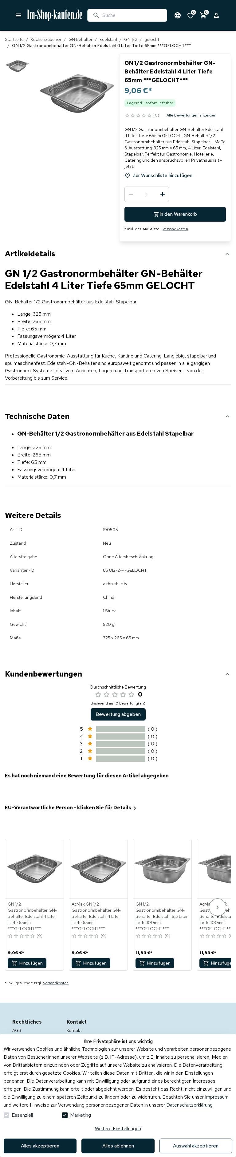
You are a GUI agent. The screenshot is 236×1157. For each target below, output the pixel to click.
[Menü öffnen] (18, 15)
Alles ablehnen (118, 1146)
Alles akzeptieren (40, 1146)
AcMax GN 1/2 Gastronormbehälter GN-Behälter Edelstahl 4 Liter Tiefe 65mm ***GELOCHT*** (96, 916)
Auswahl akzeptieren (195, 1146)
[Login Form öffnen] (216, 15)
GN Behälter (80, 39)
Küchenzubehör (46, 39)
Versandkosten (175, 229)
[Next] (217, 907)
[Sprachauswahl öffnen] (177, 15)
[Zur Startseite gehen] (54, 15)
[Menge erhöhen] (162, 194)
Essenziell (22, 1115)
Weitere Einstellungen (118, 1128)
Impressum (217, 1097)
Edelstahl (108, 39)
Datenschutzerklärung (189, 1105)
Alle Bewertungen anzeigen (191, 115)
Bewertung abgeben (118, 714)
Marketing (80, 1115)
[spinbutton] (147, 194)
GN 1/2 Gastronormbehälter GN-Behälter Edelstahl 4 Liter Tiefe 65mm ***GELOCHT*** (32, 916)
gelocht (151, 39)
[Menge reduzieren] (131, 194)
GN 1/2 (130, 39)
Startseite (14, 39)
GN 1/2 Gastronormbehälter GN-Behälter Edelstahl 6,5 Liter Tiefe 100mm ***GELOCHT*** (162, 916)
